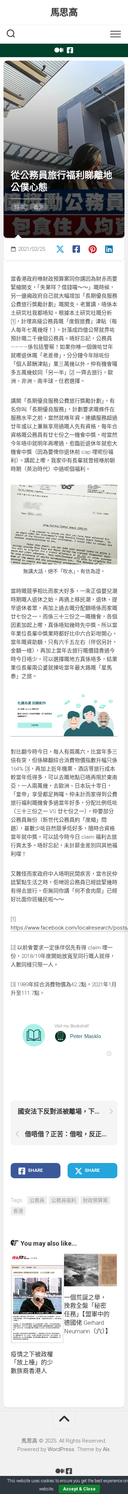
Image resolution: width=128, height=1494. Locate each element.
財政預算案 (95, 1200)
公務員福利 (63, 1200)
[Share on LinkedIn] (109, 248)
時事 (19, 207)
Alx (106, 1449)
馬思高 (64, 12)
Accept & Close (79, 1489)
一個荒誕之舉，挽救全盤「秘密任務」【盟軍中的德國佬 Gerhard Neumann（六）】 (87, 1314)
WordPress (61, 1449)
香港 (38, 207)
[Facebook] (70, 50)
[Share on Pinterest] (93, 248)
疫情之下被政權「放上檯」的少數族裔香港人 (32, 1363)
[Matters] (58, 50)
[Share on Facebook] (77, 248)
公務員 (37, 1200)
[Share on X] (60, 248)
